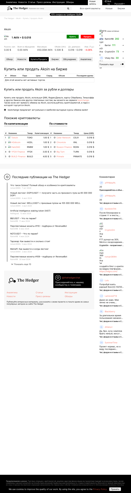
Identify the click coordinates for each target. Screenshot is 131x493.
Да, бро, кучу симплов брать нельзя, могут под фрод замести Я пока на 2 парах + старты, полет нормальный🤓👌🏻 (110, 332)
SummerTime (111, 342)
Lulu (107, 280)
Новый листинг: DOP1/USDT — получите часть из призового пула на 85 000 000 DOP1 (51, 194)
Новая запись (92, 2)
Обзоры (70, 2)
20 (100, 186)
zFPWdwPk (110, 183)
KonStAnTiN (110, 209)
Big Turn (60, 151)
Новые (109, 8)
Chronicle (61, 142)
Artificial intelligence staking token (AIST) (30, 210)
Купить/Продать (39, 59)
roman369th (15, 188)
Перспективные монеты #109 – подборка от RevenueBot (38, 256)
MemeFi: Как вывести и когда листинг (29, 249)
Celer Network (64, 137)
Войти (107, 2)
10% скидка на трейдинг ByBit (66, 14)
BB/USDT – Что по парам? (23, 218)
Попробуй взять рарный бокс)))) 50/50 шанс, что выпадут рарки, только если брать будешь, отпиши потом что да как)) (110, 285)
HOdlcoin (15, 142)
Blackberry (110, 311)
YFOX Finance (18, 151)
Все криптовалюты (90, 8)
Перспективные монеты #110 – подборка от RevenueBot (38, 226)
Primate (60, 156)
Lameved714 (111, 296)
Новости (22, 2)
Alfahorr (109, 327)
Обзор (9, 59)
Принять (115, 489)
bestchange (83, 100)
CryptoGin (110, 230)
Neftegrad (14, 213)
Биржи (121, 8)
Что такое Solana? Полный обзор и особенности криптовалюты (42, 185)
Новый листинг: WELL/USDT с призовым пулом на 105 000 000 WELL (45, 203)
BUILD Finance (18, 156)
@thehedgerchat (71, 277)
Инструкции (58, 2)
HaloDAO (15, 147)
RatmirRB (14, 221)
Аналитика (11, 2)
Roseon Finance (64, 147)
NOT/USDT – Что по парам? (24, 233)
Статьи (31, 2)
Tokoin (14, 137)
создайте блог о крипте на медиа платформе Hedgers (111, 267)
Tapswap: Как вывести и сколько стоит (30, 241)
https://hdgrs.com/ (108, 271)
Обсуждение (69, 59)
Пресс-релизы (44, 2)
